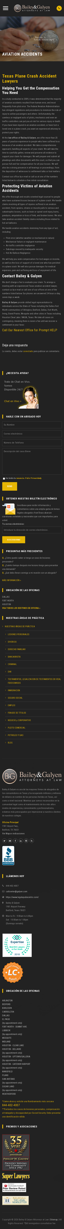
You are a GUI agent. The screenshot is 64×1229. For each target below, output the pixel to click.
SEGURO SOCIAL (15, 698)
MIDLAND (6, 1041)
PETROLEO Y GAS (15, 735)
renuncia (20, 478)
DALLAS (6, 1015)
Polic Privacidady (33, 478)
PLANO (5, 1075)
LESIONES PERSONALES (18, 634)
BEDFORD (6, 1004)
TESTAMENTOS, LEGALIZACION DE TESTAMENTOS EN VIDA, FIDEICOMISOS (34, 681)
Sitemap (54, 1219)
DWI (9, 672)
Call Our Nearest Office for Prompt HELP (29, 330)
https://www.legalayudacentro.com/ (22, 897)
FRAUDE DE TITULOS (17, 713)
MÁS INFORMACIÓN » (11, 580)
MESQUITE (6, 1038)
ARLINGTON (7, 1000)
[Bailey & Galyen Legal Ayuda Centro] (32, 8)
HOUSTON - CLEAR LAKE (13, 1045)
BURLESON (7, 1008)
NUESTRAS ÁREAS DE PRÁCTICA (20, 626)
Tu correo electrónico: (13, 524)
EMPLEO (11, 705)
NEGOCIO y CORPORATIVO (19, 720)
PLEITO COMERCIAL (16, 728)
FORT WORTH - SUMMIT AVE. (14, 1027)
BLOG (10, 742)
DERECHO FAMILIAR (16, 649)
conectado (28, 351)
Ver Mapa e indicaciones (13, 833)
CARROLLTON (8, 1012)
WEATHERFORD (9, 1094)
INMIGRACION (14, 690)
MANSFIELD (7, 1071)
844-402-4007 (11, 1105)
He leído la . (24, 478)
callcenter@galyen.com (16, 891)
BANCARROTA (14, 657)
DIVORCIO (12, 642)
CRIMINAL (12, 664)
